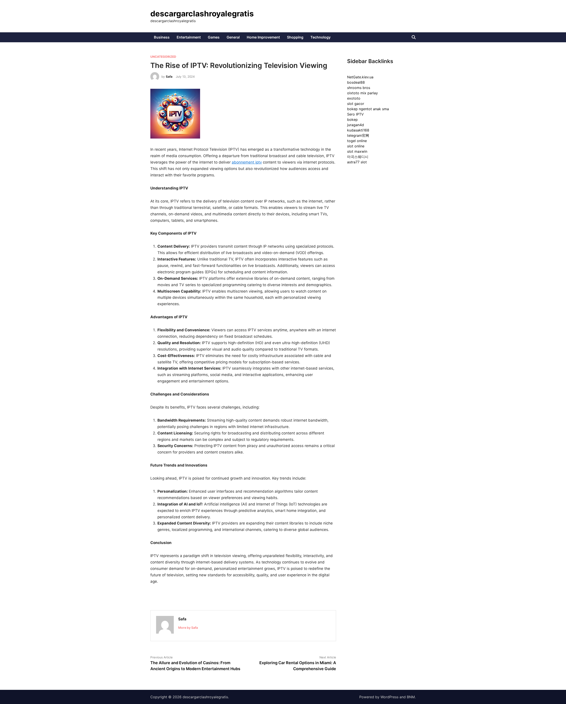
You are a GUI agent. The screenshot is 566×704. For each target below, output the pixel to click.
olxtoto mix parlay (362, 93)
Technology (320, 37)
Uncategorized (163, 56)
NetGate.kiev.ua (360, 77)
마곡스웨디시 (357, 156)
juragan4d (355, 125)
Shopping (295, 37)
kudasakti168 (358, 130)
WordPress (389, 697)
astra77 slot (357, 162)
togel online (357, 141)
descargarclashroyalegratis (202, 13)
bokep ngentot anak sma (368, 109)
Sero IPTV (355, 114)
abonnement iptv (247, 162)
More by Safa (188, 627)
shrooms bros (358, 87)
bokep (352, 119)
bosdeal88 (356, 82)
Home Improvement (263, 37)
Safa (169, 76)
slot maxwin (357, 151)
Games (214, 37)
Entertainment (189, 37)
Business (162, 37)
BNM (411, 697)
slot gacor (355, 103)
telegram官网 (358, 135)
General (233, 37)
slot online (355, 146)
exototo (353, 98)
